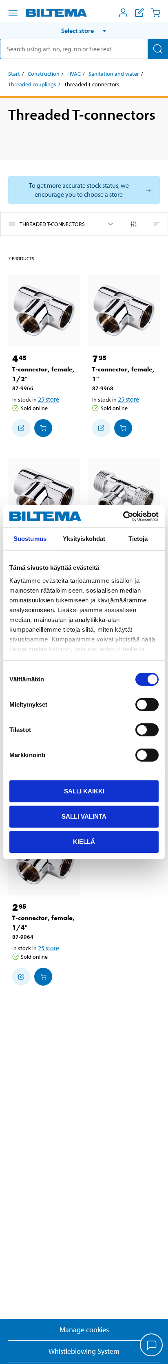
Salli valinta (84, 816)
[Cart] (156, 12)
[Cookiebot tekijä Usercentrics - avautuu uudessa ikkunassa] (123, 516)
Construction (44, 73)
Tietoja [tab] (138, 538)
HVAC (74, 73)
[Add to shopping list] (21, 428)
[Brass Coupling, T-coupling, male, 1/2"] (124, 493)
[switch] (147, 704)
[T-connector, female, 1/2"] (44, 310)
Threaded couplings (32, 84)
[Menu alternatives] (13, 13)
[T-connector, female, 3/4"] (44, 493)
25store (48, 399)
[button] (84, 30)
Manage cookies (84, 1329)
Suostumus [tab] (29, 538)
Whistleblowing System (84, 1351)
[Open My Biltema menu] (123, 12)
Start (14, 73)
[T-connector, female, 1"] (124, 310)
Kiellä (84, 841)
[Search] (158, 49)
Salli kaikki (84, 791)
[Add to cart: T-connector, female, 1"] (123, 428)
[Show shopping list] (139, 12)
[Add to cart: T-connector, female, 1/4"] (43, 977)
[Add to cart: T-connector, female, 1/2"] (43, 428)
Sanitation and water (113, 73)
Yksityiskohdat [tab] (84, 538)
